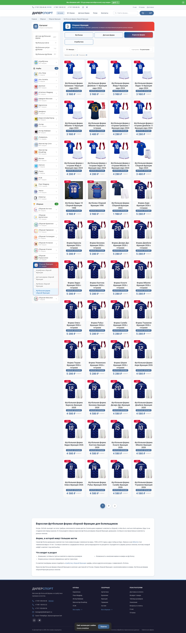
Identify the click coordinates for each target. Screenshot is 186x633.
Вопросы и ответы (136, 606)
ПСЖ (74, 606)
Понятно (104, 627)
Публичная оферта (148, 630)
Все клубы (76, 609)
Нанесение (133, 602)
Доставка (150, 7)
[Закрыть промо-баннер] (183, 2)
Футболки (79, 35)
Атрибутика (78, 42)
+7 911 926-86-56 (74, 7)
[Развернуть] (56, 62)
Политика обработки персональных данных (124, 630)
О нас (135, 7)
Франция (104, 599)
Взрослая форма (138, 35)
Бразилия (104, 595)
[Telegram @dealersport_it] (86, 7)
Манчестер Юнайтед (80, 602)
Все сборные (105, 609)
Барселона (76, 592)
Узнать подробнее (83, 628)
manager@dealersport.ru (43, 612)
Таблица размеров (136, 599)
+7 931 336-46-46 (43, 7)
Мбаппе (135, 542)
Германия (104, 602)
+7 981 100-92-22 (60, 7)
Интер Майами (78, 599)
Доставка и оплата (136, 592)
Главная (34, 19)
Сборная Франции (55, 19)
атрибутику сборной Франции (75, 563)
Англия (103, 606)
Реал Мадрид (77, 595)
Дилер (42, 13)
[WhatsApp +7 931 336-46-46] (83, 7)
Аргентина (105, 592)
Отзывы (142, 7)
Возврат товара (135, 595)
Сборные (43, 19)
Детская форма (109, 35)
